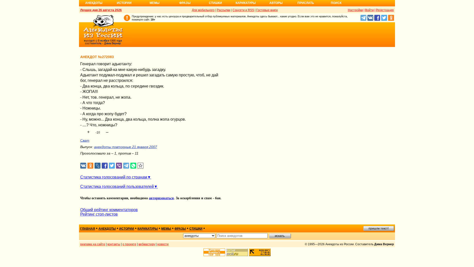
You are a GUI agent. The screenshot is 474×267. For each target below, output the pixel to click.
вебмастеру (146, 244)
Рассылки (223, 10)
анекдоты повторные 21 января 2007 (125, 147)
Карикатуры (246, 3)
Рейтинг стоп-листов (99, 214)
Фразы (185, 3)
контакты (113, 244)
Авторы (276, 3)
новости (163, 244)
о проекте (129, 244)
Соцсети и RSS (243, 10)
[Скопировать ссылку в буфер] (141, 166)
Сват (84, 140)
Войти (369, 10)
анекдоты (107, 228)
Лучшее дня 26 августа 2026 (101, 10)
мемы (166, 228)
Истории (124, 3)
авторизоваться (161, 198)
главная (87, 228)
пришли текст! (379, 228)
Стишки (215, 3)
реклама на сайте (92, 244)
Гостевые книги (267, 10)
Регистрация (385, 10)
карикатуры (148, 228)
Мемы (154, 3)
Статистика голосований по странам (113, 177)
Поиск (336, 3)
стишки (195, 228)
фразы (180, 228)
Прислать (305, 3)
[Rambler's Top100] (214, 252)
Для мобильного (203, 10)
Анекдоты (93, 3)
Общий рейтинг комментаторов (109, 210)
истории (126, 228)
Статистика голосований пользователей (117, 186)
